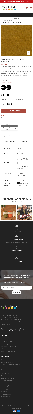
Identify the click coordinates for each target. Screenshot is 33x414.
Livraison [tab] (16, 144)
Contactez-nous (5, 339)
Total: (3, 104)
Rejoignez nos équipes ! (7, 380)
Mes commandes (6, 396)
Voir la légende (23, 166)
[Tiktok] (19, 329)
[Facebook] (6, 329)
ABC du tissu (17, 19)
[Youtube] (11, 329)
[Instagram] (2, 329)
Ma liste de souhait (6, 394)
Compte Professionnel (7, 362)
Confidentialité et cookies (8, 351)
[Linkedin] (23, 329)
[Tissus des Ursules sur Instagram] (8, 212)
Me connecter (5, 389)
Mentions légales (5, 344)
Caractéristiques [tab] (11, 141)
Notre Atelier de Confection (8, 378)
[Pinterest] (15, 329)
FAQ (2, 349)
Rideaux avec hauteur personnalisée (11, 364)
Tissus (9, 19)
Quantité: (3, 99)
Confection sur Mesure (7, 360)
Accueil (3, 19)
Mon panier (4, 391)
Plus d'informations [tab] (6, 82)
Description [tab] (24, 141)
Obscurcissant (7, 21)
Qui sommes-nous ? (6, 373)
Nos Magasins (5, 376)
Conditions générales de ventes (10, 346)
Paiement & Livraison (6, 341)
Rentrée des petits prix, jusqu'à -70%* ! (17, 1)
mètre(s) (20, 99)
